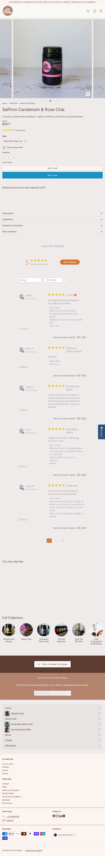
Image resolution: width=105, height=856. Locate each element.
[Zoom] (87, 94)
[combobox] (30, 280)
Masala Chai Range (27, 103)
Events (5, 773)
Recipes (5, 767)
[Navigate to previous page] (42, 540)
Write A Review (70, 262)
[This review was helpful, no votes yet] (79, 337)
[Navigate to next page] (62, 540)
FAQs (4, 787)
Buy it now (52, 175)
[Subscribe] (68, 693)
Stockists (6, 800)
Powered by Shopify (33, 850)
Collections (13, 103)
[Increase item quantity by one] (13, 157)
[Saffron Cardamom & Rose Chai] (52, 200)
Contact (5, 784)
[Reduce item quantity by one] (4, 157)
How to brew (7, 764)
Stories (5, 770)
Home (4, 103)
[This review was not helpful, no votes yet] (83, 337)
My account (7, 803)
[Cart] (94, 11)
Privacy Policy (8, 793)
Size (4, 136)
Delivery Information (10, 790)
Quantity (6, 152)
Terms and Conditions (11, 797)
